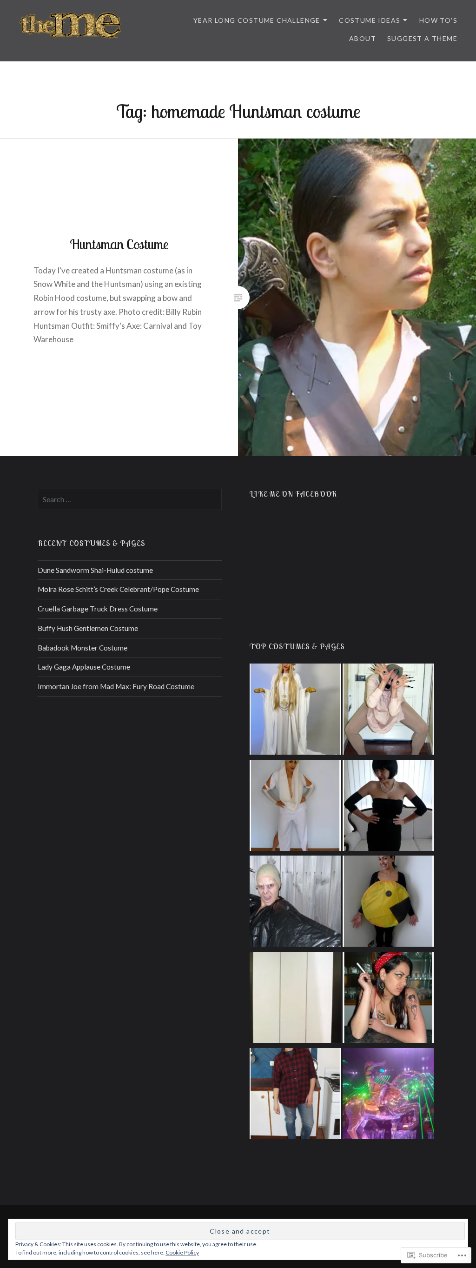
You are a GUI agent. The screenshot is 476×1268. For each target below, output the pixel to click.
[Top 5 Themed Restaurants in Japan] (388, 1095)
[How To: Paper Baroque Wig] (295, 999)
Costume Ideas (369, 20)
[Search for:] (130, 499)
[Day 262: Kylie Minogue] (295, 807)
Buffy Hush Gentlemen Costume (88, 628)
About (362, 38)
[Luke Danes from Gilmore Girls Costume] (295, 1095)
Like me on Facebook (293, 493)
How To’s (438, 20)
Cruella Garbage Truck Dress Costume (98, 608)
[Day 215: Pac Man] (388, 903)
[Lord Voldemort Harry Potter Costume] (295, 903)
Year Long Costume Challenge (256, 20)
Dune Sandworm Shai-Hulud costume (95, 570)
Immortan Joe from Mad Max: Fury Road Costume (116, 686)
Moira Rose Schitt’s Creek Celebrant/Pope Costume (118, 589)
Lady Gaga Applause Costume (84, 667)
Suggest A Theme (422, 38)
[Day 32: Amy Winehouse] (388, 999)
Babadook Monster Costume (82, 648)
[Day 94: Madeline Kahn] (388, 807)
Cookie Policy (182, 1252)
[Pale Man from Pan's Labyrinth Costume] (388, 711)
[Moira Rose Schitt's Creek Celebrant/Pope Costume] (295, 711)
